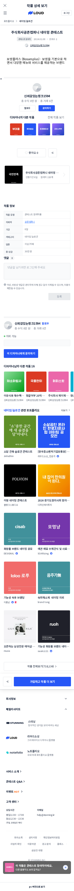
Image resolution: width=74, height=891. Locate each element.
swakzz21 (43, 651)
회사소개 (18, 837)
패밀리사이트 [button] (13, 709)
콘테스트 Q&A (14, 781)
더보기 (64, 410)
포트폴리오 (9, 21)
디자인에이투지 (45, 504)
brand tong (44, 602)
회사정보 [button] (11, 699)
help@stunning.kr (45, 814)
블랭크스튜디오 (11, 504)
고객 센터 (11, 801)
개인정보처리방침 (51, 837)
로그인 (67, 12)
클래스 (60, 843)
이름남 (7, 602)
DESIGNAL (9, 553)
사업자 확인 (15, 843)
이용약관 (32, 843)
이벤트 (12, 791)
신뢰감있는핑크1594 (37, 96)
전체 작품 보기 (56, 117)
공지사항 (33, 837)
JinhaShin (9, 456)
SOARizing (43, 553)
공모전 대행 (36, 850)
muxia (7, 650)
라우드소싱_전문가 (46, 456)
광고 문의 (46, 843)
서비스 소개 (12, 771)
